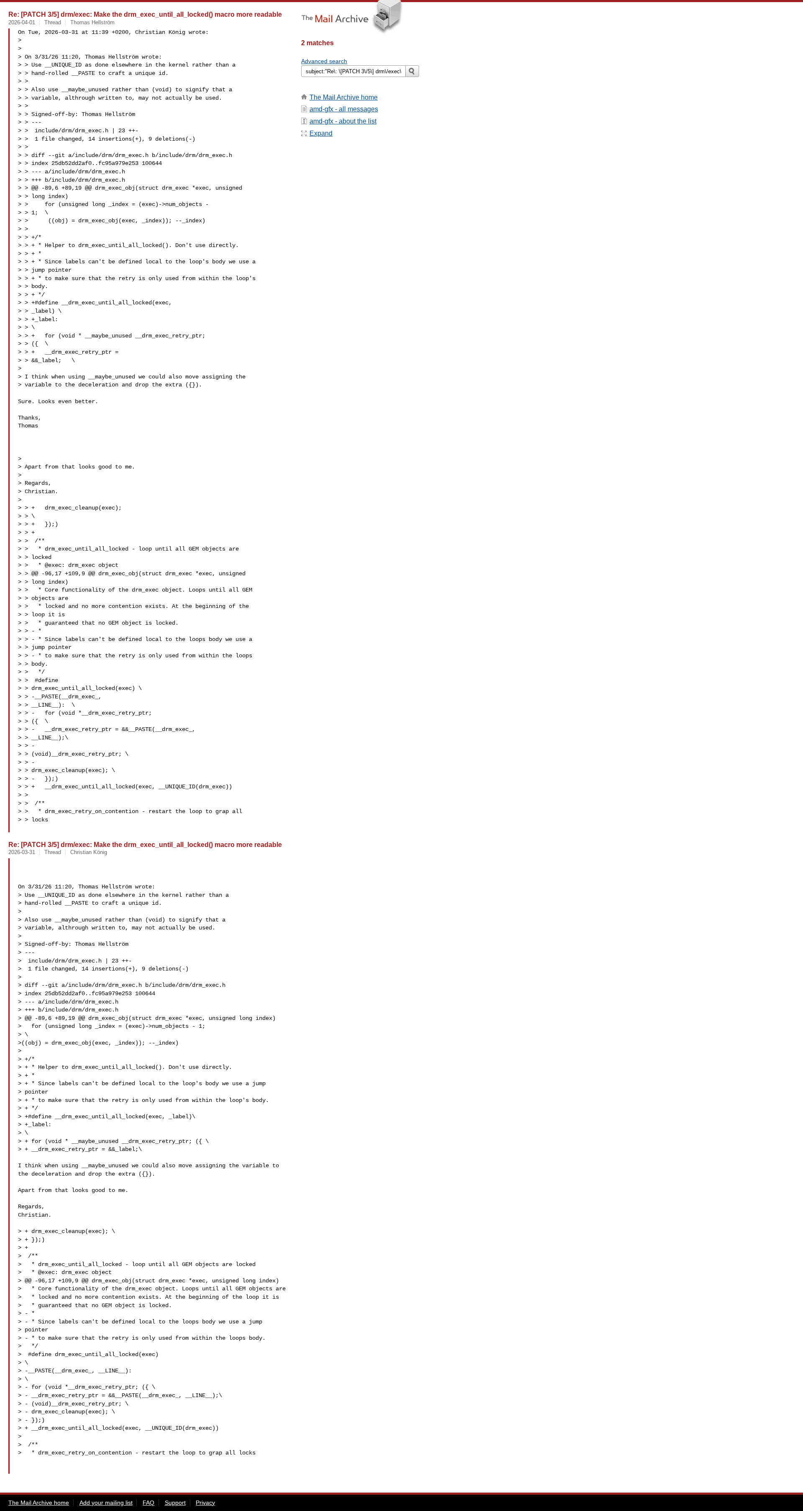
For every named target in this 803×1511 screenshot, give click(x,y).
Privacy (205, 1502)
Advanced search (324, 61)
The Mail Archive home (343, 97)
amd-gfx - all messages (343, 109)
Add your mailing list (106, 1502)
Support (175, 1502)
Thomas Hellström (92, 22)
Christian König (88, 852)
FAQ (148, 1502)
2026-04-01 (21, 22)
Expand (320, 133)
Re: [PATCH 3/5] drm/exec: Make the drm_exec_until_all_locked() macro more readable (145, 14)
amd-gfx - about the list (342, 121)
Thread (52, 22)
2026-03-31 (21, 852)
